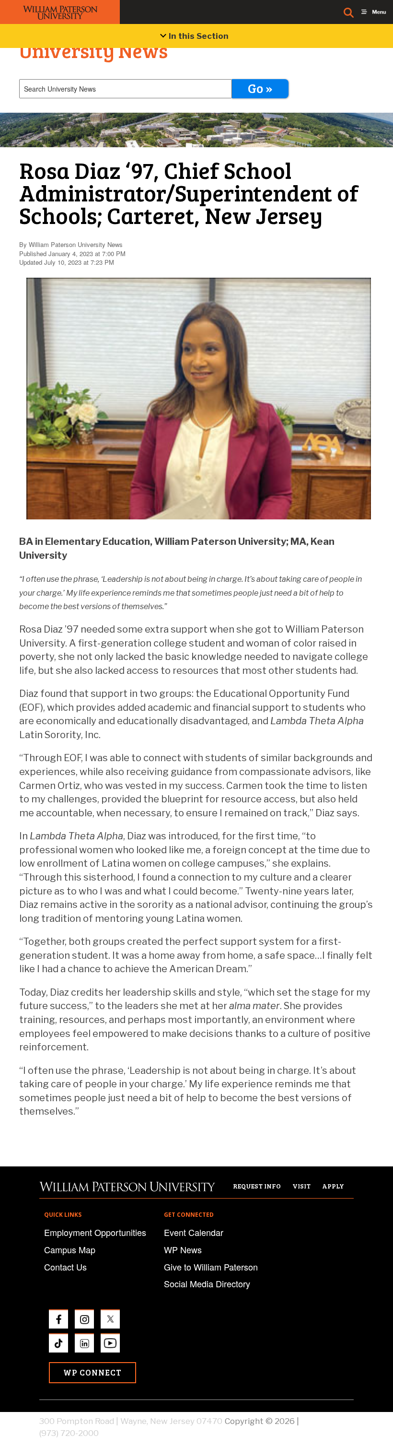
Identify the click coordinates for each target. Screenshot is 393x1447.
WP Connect (92, 1372)
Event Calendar (193, 1232)
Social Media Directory (207, 1283)
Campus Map (69, 1249)
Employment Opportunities (95, 1232)
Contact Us (65, 1266)
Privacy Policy (327, 1421)
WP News (183, 1249)
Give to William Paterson (211, 1266)
